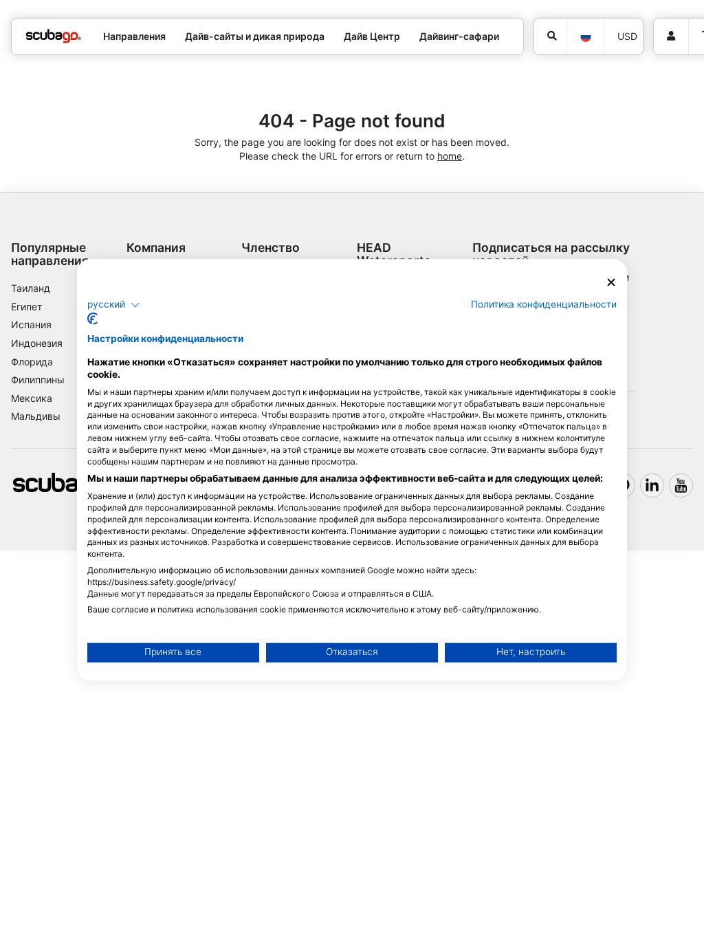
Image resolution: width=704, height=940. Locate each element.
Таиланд (30, 288)
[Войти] (671, 36)
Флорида (32, 361)
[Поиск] (550, 36)
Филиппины (38, 379)
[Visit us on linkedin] (652, 485)
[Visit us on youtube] (681, 485)
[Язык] (585, 37)
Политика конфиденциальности (544, 304)
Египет (26, 306)
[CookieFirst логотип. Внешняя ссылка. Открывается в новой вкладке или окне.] (92, 319)
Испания (31, 324)
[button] (113, 305)
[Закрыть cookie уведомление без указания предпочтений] (611, 282)
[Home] (53, 36)
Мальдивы (35, 416)
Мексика (31, 398)
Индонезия (37, 343)
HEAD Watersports (394, 254)
